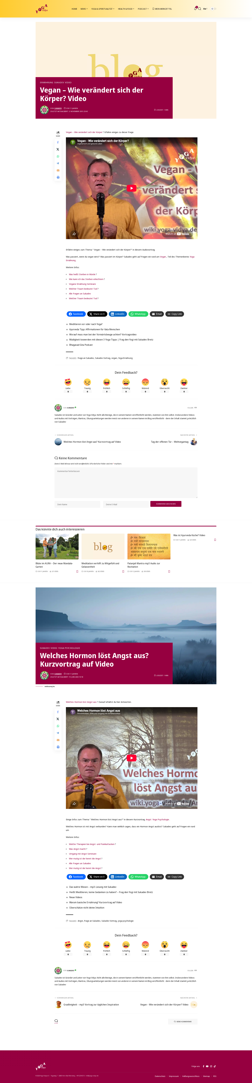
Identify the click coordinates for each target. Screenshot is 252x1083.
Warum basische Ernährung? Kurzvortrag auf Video (95, 902)
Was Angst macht (77, 848)
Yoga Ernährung (125, 358)
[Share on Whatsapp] (58, 156)
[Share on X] (58, 149)
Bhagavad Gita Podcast (81, 344)
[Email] (58, 170)
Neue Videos (75, 897)
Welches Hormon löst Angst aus (81, 701)
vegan (114, 358)
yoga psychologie (126, 920)
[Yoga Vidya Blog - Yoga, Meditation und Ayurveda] (42, 8)
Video (68, 83)
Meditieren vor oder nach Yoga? (86, 324)
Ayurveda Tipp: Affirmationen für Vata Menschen (94, 329)
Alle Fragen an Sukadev (80, 293)
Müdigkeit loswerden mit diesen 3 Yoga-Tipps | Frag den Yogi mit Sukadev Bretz (111, 339)
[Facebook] (203, 1066)
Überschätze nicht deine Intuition (86, 907)
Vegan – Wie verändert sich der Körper (84, 132)
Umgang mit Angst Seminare (82, 853)
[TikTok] (214, 1066)
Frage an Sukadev (86, 358)
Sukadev (59, 83)
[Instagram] (211, 1066)
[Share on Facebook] (58, 142)
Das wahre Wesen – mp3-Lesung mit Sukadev (92, 887)
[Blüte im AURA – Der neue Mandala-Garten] (57, 546)
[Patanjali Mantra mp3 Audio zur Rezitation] (148, 546)
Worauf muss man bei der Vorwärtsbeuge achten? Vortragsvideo (102, 334)
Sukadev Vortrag (102, 358)
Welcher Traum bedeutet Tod (83, 288)
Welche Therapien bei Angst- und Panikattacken (91, 844)
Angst (148, 819)
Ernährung (46, 83)
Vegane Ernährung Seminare (82, 283)
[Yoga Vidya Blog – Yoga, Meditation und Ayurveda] (41, 1066)
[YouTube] (207, 1066)
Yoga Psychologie (69, 648)
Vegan (163, 256)
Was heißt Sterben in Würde (82, 274)
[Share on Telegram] (58, 163)
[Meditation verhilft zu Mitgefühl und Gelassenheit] (103, 546)
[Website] (195, 408)
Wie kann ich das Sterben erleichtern (86, 279)
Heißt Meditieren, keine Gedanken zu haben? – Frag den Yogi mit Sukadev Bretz (111, 892)
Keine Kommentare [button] (184, 1021)
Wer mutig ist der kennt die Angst (85, 858)
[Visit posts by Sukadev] (44, 110)
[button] (199, 8)
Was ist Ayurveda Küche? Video (189, 535)
